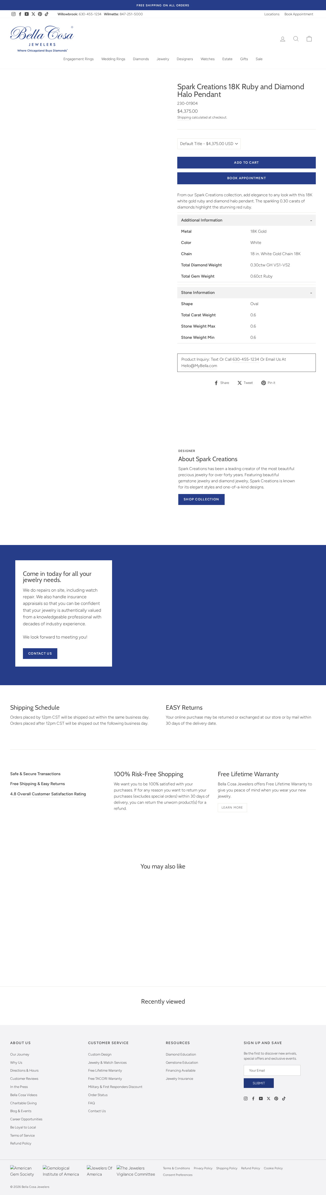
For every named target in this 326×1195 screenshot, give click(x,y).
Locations (271, 14)
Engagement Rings (78, 59)
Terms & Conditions (176, 1168)
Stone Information (198, 292)
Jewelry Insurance (179, 1078)
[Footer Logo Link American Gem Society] (25, 1171)
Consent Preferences (178, 1175)
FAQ (91, 1103)
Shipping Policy (226, 1168)
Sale (259, 59)
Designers (185, 59)
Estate (227, 59)
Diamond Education (181, 1054)
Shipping (184, 117)
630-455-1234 (90, 14)
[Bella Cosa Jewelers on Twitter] (268, 1098)
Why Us (16, 1062)
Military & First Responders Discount (115, 1087)
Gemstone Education (182, 1062)
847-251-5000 (131, 14)
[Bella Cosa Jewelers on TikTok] (284, 1098)
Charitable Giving (23, 1103)
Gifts (244, 59)
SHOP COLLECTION (201, 499)
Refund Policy (20, 1143)
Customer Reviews (24, 1078)
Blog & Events (20, 1111)
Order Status (97, 1095)
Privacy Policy (203, 1168)
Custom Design (100, 1054)
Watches (208, 59)
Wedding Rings (113, 59)
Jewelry (163, 59)
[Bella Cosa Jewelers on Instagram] (246, 1098)
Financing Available (180, 1070)
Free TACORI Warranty (105, 1078)
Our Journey (19, 1054)
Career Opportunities (26, 1119)
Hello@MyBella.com (199, 365)
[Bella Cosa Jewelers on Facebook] (253, 1098)
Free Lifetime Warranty (105, 1070)
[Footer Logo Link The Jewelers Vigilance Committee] (138, 1171)
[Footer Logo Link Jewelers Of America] (100, 1171)
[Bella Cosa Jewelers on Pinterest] (276, 1098)
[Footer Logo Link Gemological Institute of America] (63, 1171)
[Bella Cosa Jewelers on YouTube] (261, 1098)
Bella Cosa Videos (23, 1095)
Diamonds (141, 59)
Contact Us (40, 653)
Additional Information (201, 220)
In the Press (19, 1087)
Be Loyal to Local (23, 1127)
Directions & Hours (24, 1070)
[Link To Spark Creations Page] (96, 475)
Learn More (232, 807)
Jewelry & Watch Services (107, 1062)
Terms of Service (22, 1135)
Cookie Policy (273, 1168)
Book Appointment (298, 14)
